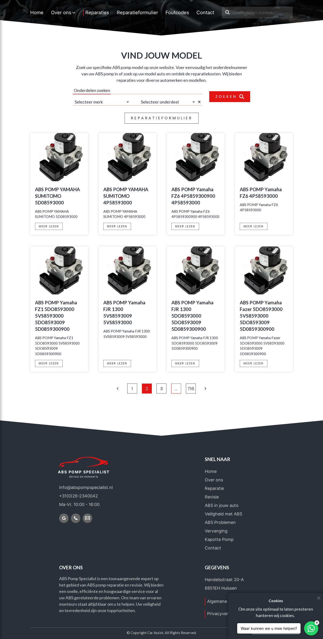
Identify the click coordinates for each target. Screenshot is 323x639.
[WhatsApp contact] (311, 628)
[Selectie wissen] (200, 102)
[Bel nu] (75, 518)
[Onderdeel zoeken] (227, 12)
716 (191, 389)
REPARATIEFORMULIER (161, 118)
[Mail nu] (87, 518)
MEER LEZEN (49, 226)
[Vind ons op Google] (64, 518)
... (176, 389)
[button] (117, 388)
